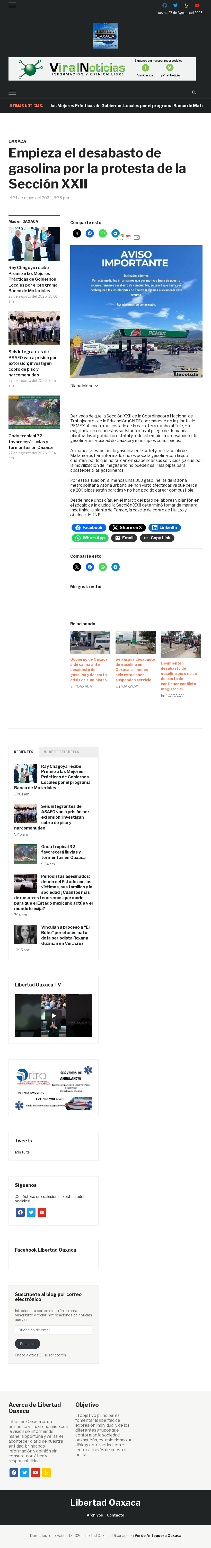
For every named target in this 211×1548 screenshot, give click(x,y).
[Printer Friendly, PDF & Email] (129, 237)
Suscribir (27, 1343)
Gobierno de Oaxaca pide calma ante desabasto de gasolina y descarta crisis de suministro (89, 669)
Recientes (23, 752)
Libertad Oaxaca (105, 1502)
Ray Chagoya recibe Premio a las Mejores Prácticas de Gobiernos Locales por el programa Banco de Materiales (33, 279)
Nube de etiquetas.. (63, 752)
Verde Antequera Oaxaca (158, 1535)
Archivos (95, 1515)
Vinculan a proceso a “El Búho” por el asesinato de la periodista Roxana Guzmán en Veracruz (65, 935)
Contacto (115, 1515)
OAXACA (17, 141)
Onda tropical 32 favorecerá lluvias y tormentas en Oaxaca (30, 441)
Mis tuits (22, 1152)
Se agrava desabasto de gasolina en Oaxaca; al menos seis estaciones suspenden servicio (135, 669)
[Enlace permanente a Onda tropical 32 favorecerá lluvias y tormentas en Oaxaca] (34, 414)
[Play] (53, 1015)
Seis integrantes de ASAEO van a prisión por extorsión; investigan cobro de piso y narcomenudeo (32, 363)
